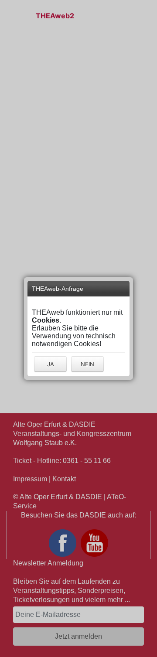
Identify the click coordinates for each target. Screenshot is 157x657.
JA (50, 364)
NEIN (87, 364)
